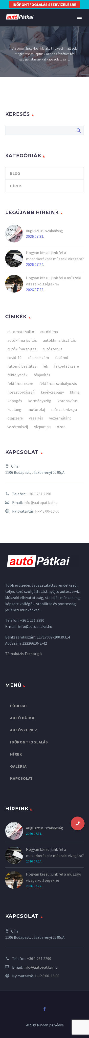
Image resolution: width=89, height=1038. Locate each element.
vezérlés (36, 418)
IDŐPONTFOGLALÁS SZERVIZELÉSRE (44, 4)
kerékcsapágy (52, 392)
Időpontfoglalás (29, 741)
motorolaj (36, 409)
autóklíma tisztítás (59, 340)
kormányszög (39, 400)
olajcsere (15, 418)
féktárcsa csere (20, 383)
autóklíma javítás (22, 340)
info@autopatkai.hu (40, 502)
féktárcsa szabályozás (58, 383)
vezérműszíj (17, 426)
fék (45, 366)
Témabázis (14, 653)
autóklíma (49, 331)
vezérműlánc (60, 418)
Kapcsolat (21, 778)
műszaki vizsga (64, 409)
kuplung (14, 409)
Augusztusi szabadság (44, 230)
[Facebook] (44, 1009)
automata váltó (20, 331)
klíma (75, 392)
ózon (61, 426)
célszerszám (38, 357)
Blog (15, 173)
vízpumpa (42, 426)
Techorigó (33, 653)
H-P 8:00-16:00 (47, 511)
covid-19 (14, 357)
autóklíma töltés (21, 348)
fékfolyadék (17, 374)
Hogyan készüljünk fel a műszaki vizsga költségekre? (53, 280)
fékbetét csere (66, 366)
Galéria (18, 766)
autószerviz (52, 348)
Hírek (16, 185)
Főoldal (19, 705)
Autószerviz (23, 729)
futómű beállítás (21, 366)
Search (78, 130)
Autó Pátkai (23, 717)
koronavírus (68, 400)
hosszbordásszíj (21, 392)
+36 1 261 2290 (39, 493)
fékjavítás (42, 374)
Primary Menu (79, 17)
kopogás (14, 400)
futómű (61, 357)
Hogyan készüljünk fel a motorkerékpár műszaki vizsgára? (55, 255)
